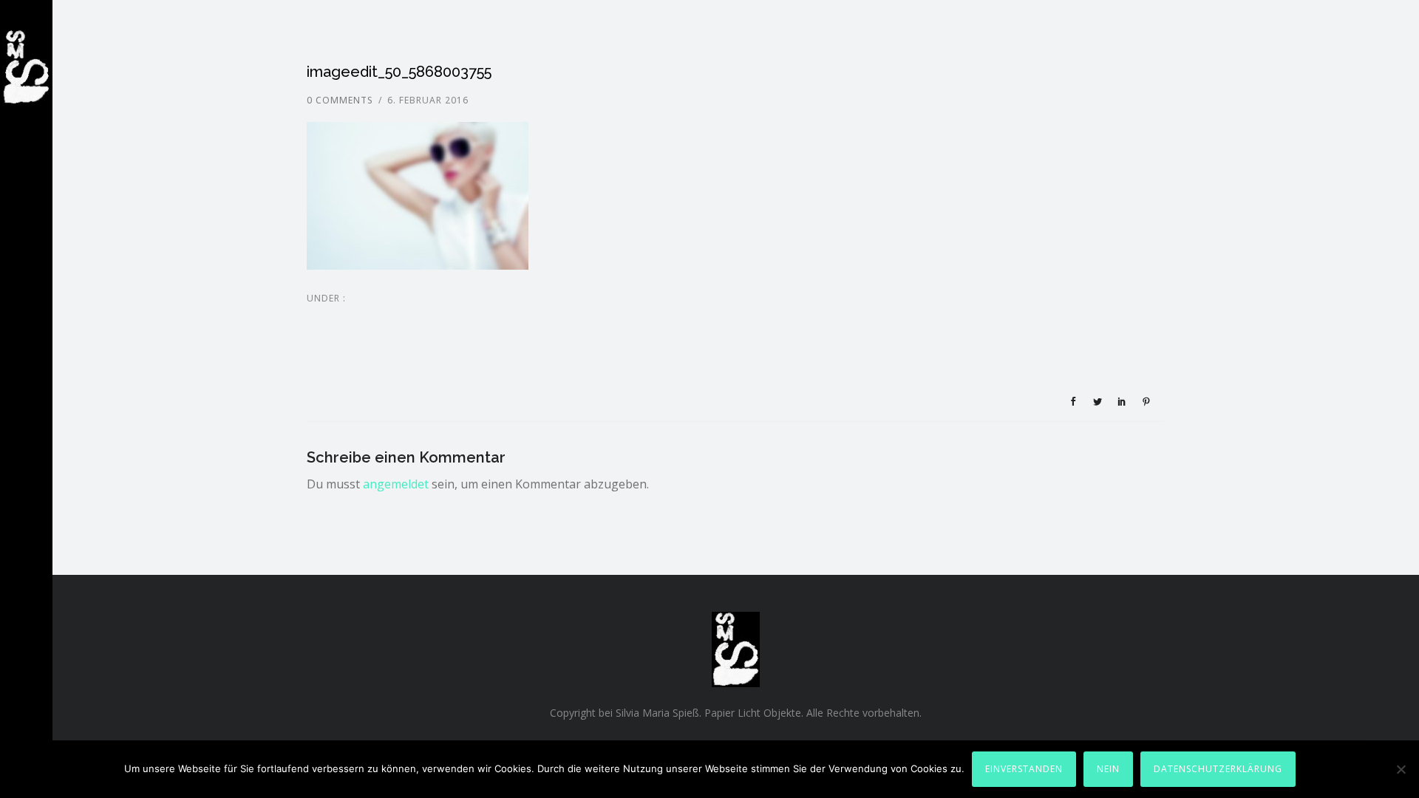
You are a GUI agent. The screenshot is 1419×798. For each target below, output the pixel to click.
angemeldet (396, 484)
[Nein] (1400, 769)
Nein (1108, 769)
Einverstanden (1024, 769)
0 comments (340, 100)
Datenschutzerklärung (1218, 769)
